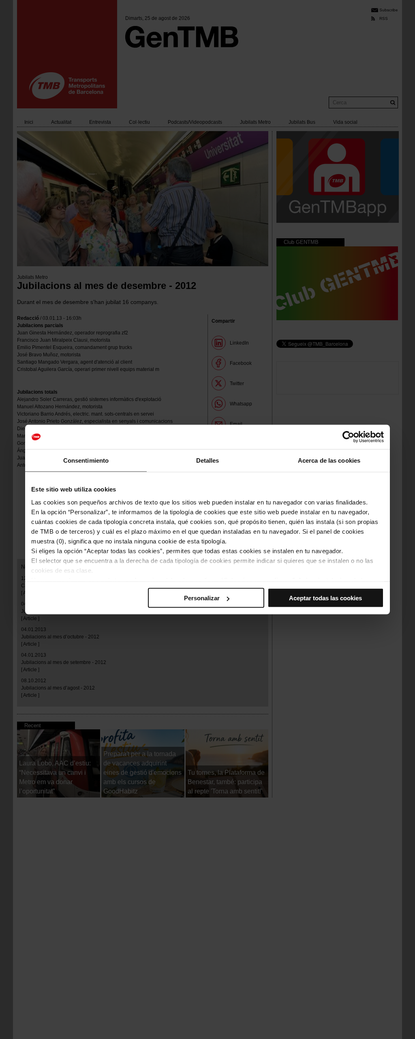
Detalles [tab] (207, 460)
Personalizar (202, 598)
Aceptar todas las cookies (325, 598)
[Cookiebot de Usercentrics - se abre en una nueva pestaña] (348, 437)
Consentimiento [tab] (86, 460)
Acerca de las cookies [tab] (329, 460)
